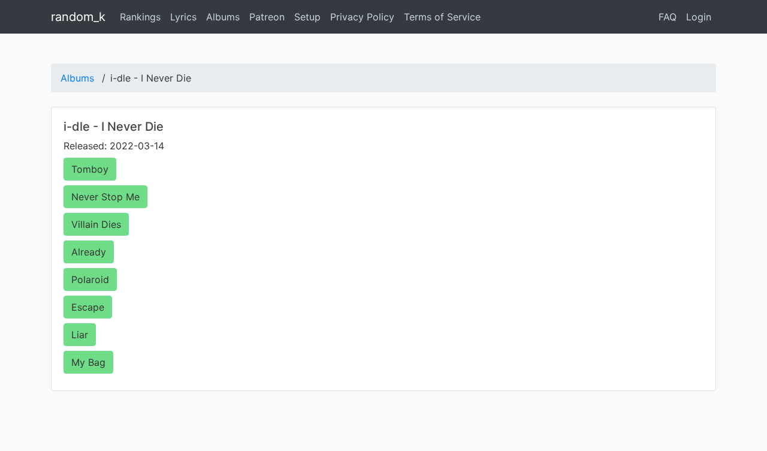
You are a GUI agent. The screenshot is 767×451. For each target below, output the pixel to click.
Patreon (267, 17)
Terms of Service (442, 17)
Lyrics (183, 17)
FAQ (668, 17)
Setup (307, 17)
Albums (223, 17)
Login (698, 17)
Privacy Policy (362, 17)
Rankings (140, 17)
